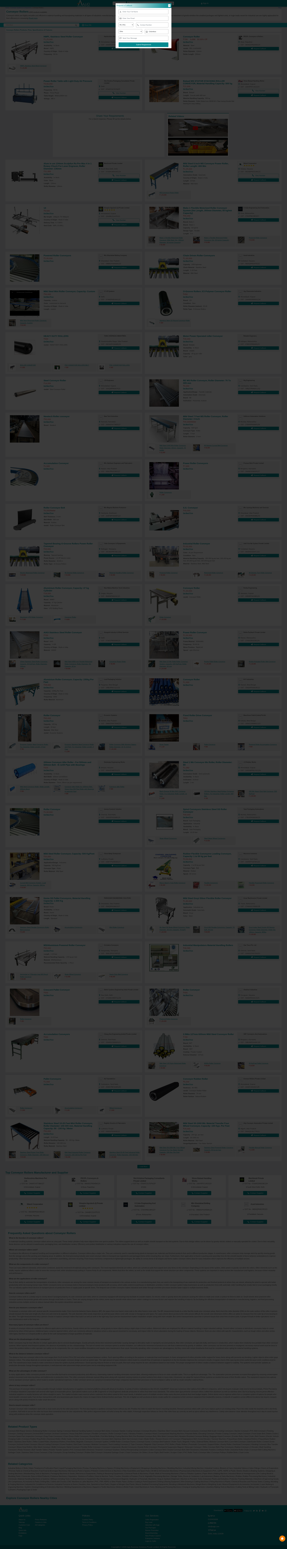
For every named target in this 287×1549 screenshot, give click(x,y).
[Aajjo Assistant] (282, 1539)
